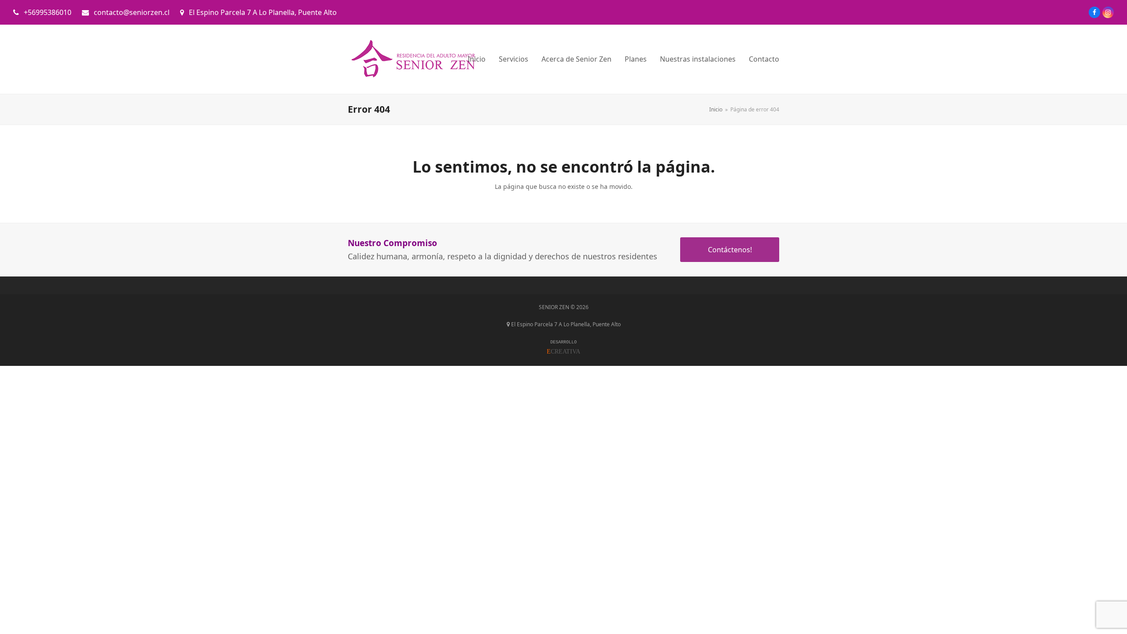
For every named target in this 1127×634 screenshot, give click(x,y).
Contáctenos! (730, 249)
